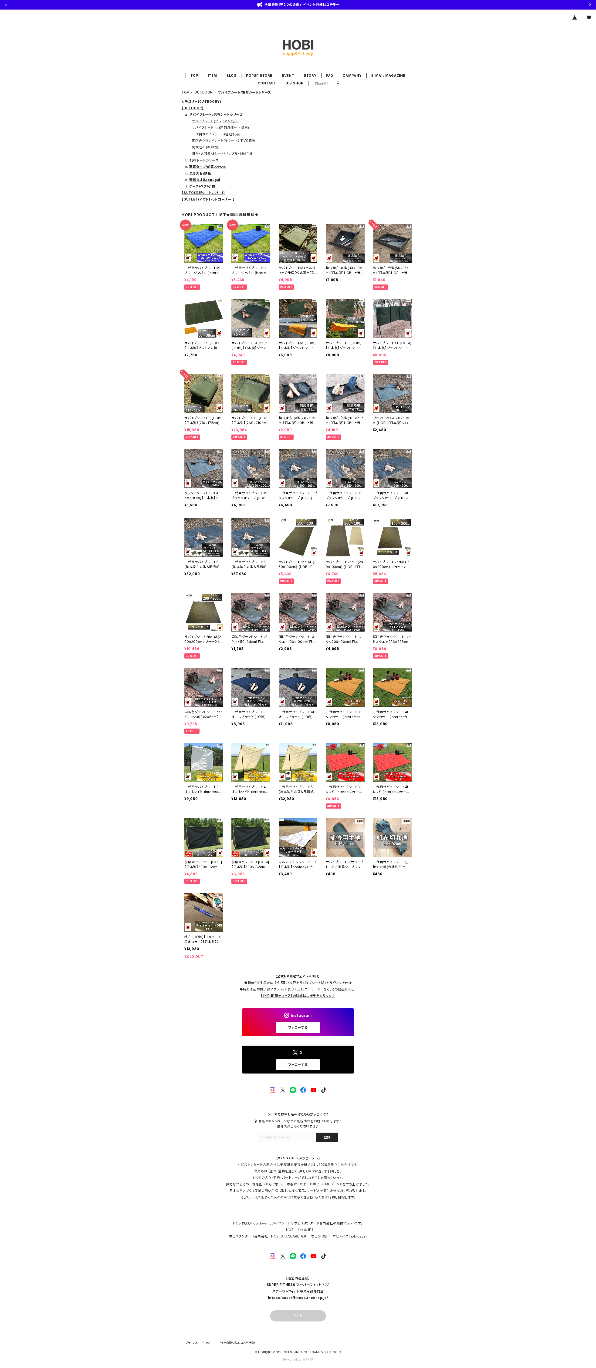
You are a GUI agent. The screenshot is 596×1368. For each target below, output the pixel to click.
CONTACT (267, 83)
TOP (194, 75)
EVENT (288, 75)
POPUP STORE (259, 75)
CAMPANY (352, 75)
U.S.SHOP (294, 83)
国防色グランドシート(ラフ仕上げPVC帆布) (224, 141)
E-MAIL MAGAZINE (388, 75)
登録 (327, 1137)
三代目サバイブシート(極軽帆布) (216, 134)
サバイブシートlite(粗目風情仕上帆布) (220, 128)
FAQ (329, 75)
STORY (310, 75)
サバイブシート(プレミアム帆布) (215, 121)
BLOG (232, 75)
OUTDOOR (203, 92)
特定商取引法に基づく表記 (237, 1343)
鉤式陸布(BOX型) (206, 147)
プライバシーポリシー (199, 1343)
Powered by (293, 1359)
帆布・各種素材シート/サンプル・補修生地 (222, 154)
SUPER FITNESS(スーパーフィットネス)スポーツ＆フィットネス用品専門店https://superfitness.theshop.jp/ (298, 1291)
